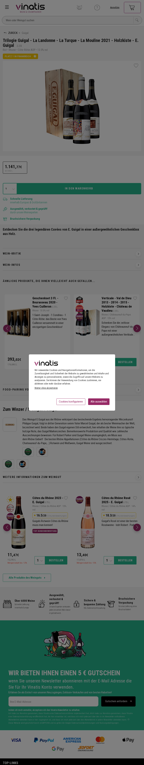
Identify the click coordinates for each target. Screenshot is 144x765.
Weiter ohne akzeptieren (46, 388)
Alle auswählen (99, 401)
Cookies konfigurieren (71, 401)
